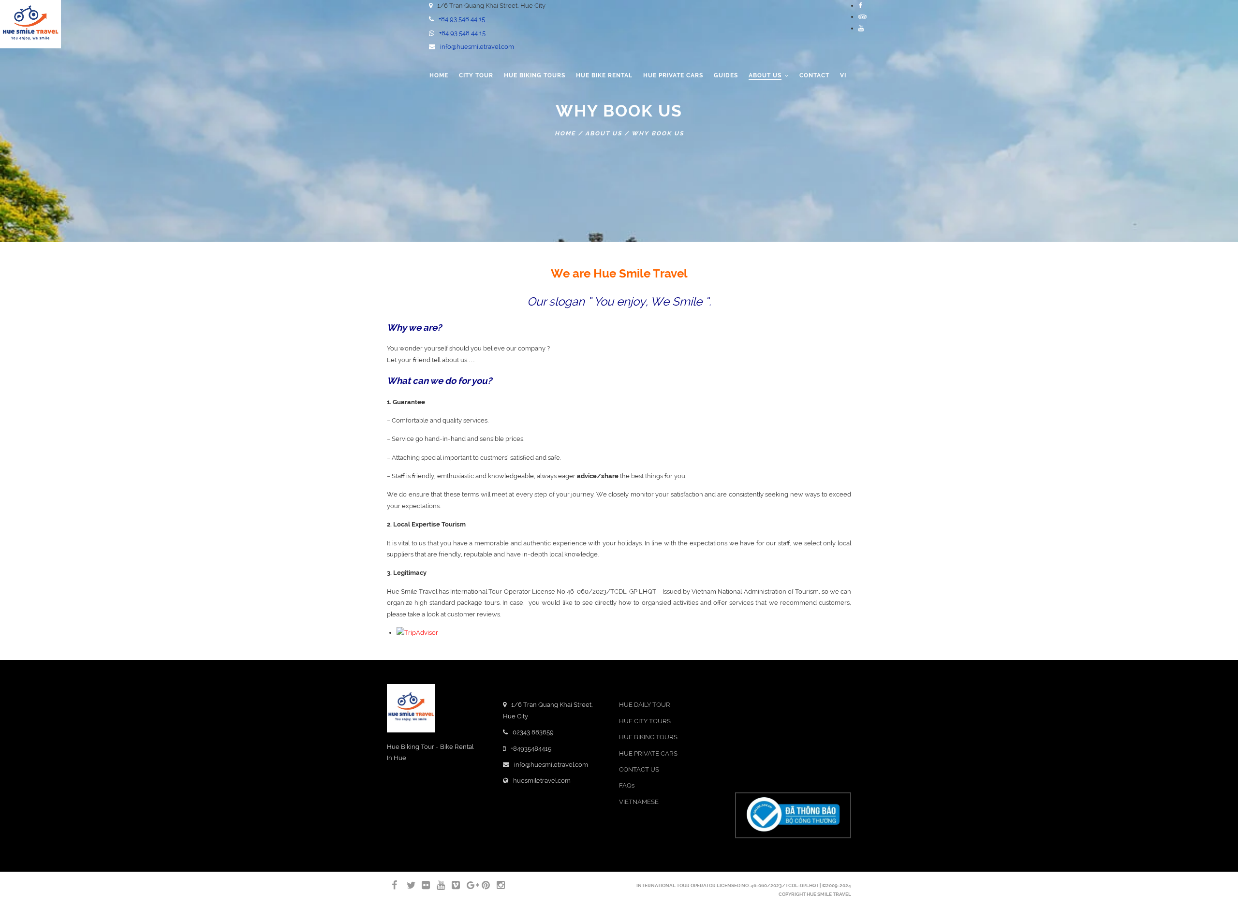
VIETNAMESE (639, 801)
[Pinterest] (481, 885)
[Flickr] (422, 885)
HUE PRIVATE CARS (648, 753)
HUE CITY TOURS (645, 721)
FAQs (626, 785)
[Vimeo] (452, 885)
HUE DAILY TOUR (644, 704)
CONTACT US (639, 769)
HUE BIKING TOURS (648, 737)
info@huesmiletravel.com (477, 46)
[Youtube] (861, 28)
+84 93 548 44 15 (462, 19)
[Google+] (467, 885)
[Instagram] (496, 885)
